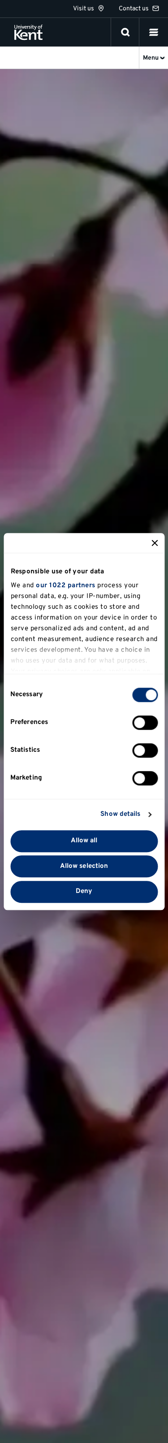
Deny (84, 892)
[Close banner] (154, 543)
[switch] (145, 722)
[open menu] (153, 32)
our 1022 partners (65, 585)
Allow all (84, 840)
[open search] (125, 32)
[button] (153, 32)
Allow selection (84, 866)
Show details (120, 814)
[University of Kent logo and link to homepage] (28, 32)
